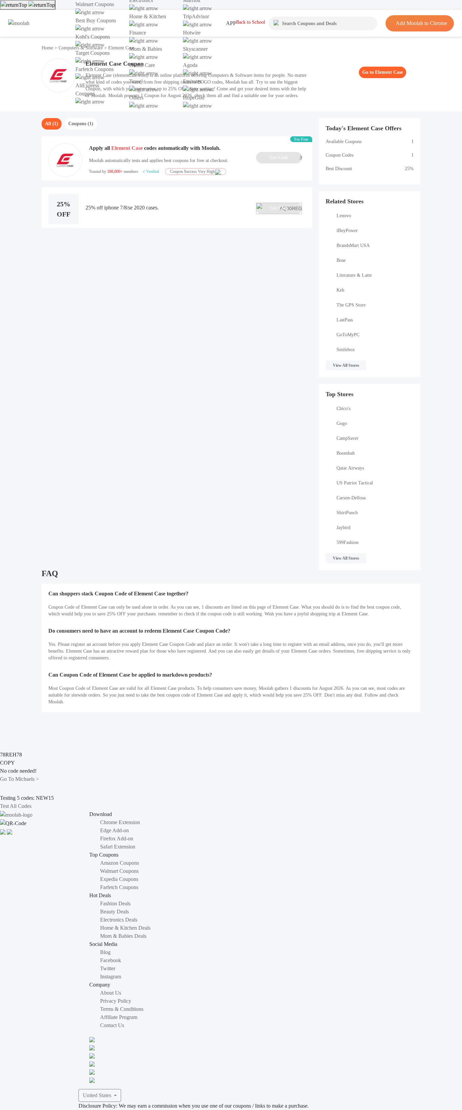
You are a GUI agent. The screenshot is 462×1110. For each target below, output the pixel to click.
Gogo (342, 423)
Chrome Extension (120, 822)
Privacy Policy (115, 1001)
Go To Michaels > (19, 779)
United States (98, 1095)
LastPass (345, 319)
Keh (340, 290)
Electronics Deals (118, 920)
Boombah (346, 453)
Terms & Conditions (121, 1009)
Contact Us (112, 1025)
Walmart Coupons (119, 871)
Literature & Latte (354, 275)
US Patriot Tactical (355, 482)
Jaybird (343, 527)
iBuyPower (347, 230)
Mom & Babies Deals (123, 936)
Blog (105, 952)
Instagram (110, 976)
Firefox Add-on (116, 838)
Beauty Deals (114, 911)
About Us (110, 993)
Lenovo (344, 215)
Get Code (286, 157)
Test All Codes (15, 806)
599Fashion (348, 542)
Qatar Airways (350, 468)
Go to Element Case (382, 72)
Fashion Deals (115, 903)
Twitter (107, 968)
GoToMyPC (348, 334)
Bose (341, 260)
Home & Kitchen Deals (125, 928)
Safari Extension (117, 847)
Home (48, 47)
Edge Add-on (114, 830)
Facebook (110, 960)
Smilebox (346, 349)
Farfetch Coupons (119, 887)
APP (231, 23)
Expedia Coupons (119, 879)
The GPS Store (351, 305)
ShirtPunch (347, 512)
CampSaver (348, 438)
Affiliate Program (118, 1017)
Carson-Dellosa (351, 497)
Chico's (343, 408)
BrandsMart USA (353, 245)
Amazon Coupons (119, 863)
